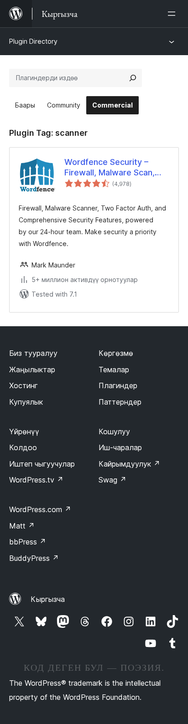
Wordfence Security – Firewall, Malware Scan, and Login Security (109, 167)
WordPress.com (40, 509)
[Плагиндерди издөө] (133, 78)
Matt (22, 525)
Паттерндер (120, 401)
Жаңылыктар (32, 369)
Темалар (114, 369)
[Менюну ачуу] (173, 13)
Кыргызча (48, 599)
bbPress (27, 541)
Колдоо (23, 447)
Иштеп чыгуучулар (42, 463)
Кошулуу (114, 431)
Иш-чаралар (120, 447)
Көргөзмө (116, 353)
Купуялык (26, 401)
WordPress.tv (36, 479)
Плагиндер (118, 385)
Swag (112, 479)
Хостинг (23, 385)
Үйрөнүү (24, 431)
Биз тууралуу (33, 353)
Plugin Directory (33, 41)
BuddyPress (34, 558)
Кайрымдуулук (129, 463)
